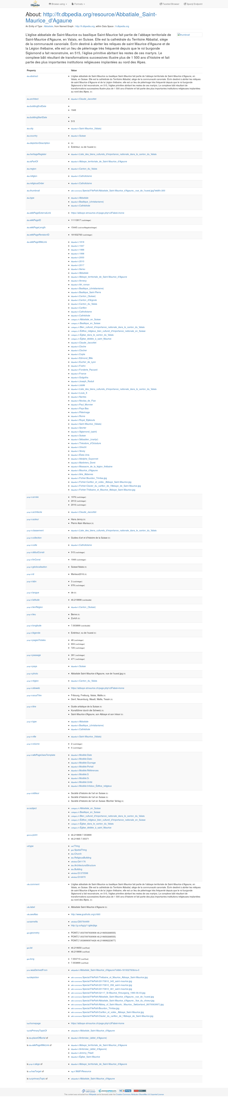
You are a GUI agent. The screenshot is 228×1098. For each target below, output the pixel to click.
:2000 (77, 257)
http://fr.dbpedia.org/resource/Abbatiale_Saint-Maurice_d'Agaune (91, 17)
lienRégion (35, 607)
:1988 (77, 249)
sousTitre (34, 695)
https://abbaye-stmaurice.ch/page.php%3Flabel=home (97, 212)
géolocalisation (37, 566)
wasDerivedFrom (37, 969)
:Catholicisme (81, 175)
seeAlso (32, 914)
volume (33, 743)
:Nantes (78, 396)
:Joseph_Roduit (82, 381)
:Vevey (78, 450)
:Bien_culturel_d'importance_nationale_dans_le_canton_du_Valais (108, 327)
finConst (33, 559)
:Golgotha (79, 377)
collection (34, 537)
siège (34, 1063)
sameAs (32, 921)
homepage (34, 1023)
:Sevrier (78, 427)
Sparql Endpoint (194, 3)
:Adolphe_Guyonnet (84, 458)
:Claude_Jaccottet (83, 98)
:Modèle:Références (84, 770)
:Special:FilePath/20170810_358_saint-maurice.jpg (101, 985)
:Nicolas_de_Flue (83, 400)
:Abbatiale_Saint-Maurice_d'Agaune (93, 1030)
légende (33, 632)
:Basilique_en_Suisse (85, 323)
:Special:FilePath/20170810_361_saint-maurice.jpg (101, 988)
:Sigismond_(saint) (84, 431)
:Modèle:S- (80, 778)
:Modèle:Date (81, 754)
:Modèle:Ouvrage (83, 762)
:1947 (77, 245)
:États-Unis (80, 454)
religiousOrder (35, 183)
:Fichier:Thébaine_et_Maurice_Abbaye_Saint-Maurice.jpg (103, 489)
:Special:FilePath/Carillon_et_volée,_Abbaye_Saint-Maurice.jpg (107, 1012)
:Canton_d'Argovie (84, 299)
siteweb (33, 688)
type (30, 197)
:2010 (77, 261)
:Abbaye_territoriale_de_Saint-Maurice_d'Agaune (99, 161)
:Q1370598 (79, 873)
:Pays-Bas (80, 408)
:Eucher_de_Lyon (83, 361)
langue (33, 592)
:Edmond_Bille (82, 358)
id (30, 574)
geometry (33, 932)
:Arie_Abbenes (82, 474)
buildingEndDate (36, 106)
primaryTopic (37, 1078)
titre (31, 706)
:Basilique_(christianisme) (87, 201)
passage (34, 655)
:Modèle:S (80, 774)
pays (32, 666)
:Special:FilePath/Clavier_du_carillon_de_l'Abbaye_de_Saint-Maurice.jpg (112, 1015)
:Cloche (78, 346)
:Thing (75, 845)
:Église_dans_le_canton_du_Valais (92, 334)
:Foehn (78, 365)
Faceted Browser (170, 3)
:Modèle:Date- (82, 758)
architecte (34, 511)
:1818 (77, 241)
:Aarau (78, 269)
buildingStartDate (37, 117)
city (30, 128)
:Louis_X (79, 392)
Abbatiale (48, 26)
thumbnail (33, 190)
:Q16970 (78, 876)
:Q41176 (78, 861)
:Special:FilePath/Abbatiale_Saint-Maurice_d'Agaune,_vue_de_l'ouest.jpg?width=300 (118, 190)
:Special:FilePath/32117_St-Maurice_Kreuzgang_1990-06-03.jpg (108, 992)
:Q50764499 (80, 921)
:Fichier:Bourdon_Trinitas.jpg (89, 478)
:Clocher (79, 350)
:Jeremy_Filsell (82, 1052)
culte (32, 544)
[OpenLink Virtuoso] (88, 1090)
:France (78, 373)
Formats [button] (78, 3)
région (33, 680)
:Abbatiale (79, 197)
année (33, 496)
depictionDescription (38, 142)
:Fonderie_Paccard (84, 369)
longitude (34, 625)
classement (35, 530)
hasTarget (35, 1071)
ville (31, 736)
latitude (33, 599)
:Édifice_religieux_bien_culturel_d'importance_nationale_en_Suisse (108, 330)
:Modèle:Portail (82, 766)
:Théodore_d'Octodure (86, 443)
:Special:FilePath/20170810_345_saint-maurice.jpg (101, 981)
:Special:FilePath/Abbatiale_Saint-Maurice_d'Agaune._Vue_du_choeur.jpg (112, 1000)
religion (32, 175)
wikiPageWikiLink (37, 241)
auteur (33, 519)
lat (29, 947)
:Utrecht (78, 447)
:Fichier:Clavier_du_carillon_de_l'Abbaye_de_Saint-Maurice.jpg (106, 485)
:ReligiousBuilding (81, 857)
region (31, 168)
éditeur (33, 793)
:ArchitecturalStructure (83, 865)
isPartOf (32, 161)
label (31, 906)
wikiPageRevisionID (38, 234)
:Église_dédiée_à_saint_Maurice (91, 338)
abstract (32, 76)
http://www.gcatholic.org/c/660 (85, 914)
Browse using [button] (58, 3)
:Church (76, 853)
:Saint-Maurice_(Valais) (86, 128)
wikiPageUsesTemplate (41, 754)
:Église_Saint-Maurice (85, 1056)
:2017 (77, 265)
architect (32, 98)
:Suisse (78, 135)
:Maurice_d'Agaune (84, 470)
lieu (31, 614)
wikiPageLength (36, 227)
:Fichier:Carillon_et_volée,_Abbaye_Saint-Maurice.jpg (101, 481)
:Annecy (79, 280)
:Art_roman (80, 284)
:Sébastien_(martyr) (84, 439)
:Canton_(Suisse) (83, 296)
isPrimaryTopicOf (37, 1030)
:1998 (77, 253)
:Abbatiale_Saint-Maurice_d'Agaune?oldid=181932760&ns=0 (105, 969)
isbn (31, 581)
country (32, 135)
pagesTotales (36, 640)
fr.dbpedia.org (122, 26)
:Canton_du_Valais (84, 168)
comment (33, 884)
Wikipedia (92, 1094)
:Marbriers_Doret (83, 462)
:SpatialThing (79, 849)
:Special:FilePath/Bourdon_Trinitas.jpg (95, 1008)
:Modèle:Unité (81, 782)
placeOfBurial (37, 1037)
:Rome (78, 416)
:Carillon (79, 307)
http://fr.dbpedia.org (85, 26)
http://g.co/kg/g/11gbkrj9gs (84, 925)
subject (32, 808)
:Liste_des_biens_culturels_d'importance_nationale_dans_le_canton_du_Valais (113, 154)
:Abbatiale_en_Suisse (86, 319)
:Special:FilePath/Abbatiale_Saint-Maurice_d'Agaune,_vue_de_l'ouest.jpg (112, 996)
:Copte (78, 354)
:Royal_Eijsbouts (83, 419)
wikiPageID (34, 220)
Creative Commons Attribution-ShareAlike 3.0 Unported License (140, 1094)
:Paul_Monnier (82, 404)
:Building (76, 869)
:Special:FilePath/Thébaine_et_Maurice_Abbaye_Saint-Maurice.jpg (109, 977)
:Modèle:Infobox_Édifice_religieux (91, 785)
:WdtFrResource (81, 1071)
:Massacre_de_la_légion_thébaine (91, 466)
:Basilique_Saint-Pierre (86, 292)
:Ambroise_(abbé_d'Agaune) (89, 1037)
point (32, 834)
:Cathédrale (80, 205)
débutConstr (36, 552)
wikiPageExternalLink (39, 212)
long (30, 958)
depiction (33, 977)
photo (32, 673)
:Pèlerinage (80, 412)
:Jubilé (78, 385)
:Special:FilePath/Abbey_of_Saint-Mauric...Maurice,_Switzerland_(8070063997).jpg (117, 1004)
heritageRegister (36, 154)
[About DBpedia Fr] (35, 4)
